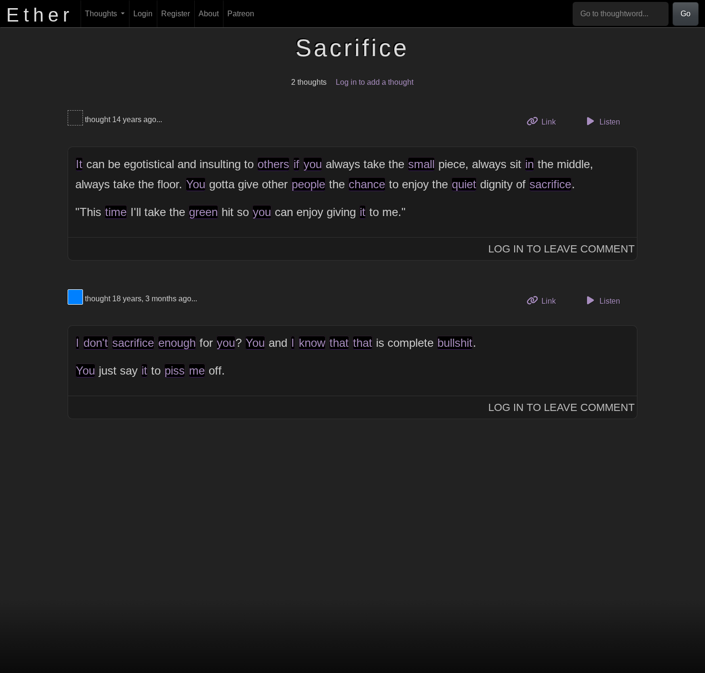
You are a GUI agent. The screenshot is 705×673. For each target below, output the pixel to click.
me (197, 370)
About (209, 14)
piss (174, 370)
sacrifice (550, 184)
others (273, 164)
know (312, 342)
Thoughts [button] (102, 14)
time (116, 211)
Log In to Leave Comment (561, 249)
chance (367, 184)
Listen (609, 122)
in (529, 164)
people (308, 184)
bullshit (454, 342)
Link (552, 121)
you (313, 164)
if (296, 164)
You (195, 184)
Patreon (240, 14)
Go (686, 14)
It (79, 164)
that (339, 342)
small (421, 164)
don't (95, 342)
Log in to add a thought (374, 82)
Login (143, 14)
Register (175, 14)
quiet (464, 184)
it (362, 211)
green (203, 211)
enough (177, 342)
